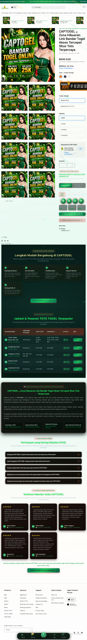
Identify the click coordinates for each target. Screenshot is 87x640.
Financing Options (25, 607)
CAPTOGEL (4, 13)
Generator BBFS (65, 185)
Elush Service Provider (26, 604)
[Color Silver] (69, 76)
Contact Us (39, 604)
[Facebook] (2, 241)
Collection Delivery (41, 598)
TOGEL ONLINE (32, 13)
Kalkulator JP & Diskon (79, 185)
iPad (5, 598)
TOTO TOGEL (50, 13)
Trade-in (22, 610)
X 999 (63, 118)
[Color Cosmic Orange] (60, 76)
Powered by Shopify (77, 634)
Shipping (69, 61)
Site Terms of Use (41, 613)
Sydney (82, 194)
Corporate (23, 598)
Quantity (62, 161)
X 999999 (64, 135)
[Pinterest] (8, 241)
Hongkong (68, 194)
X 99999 (64, 129)
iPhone (6, 601)
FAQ (37, 607)
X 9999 (63, 124)
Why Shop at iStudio (57, 603)
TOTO (75, 13)
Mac (5, 595)
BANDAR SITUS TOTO (67, 106)
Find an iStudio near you (57, 598)
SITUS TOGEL (41, 13)
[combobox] (48, 7)
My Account (39, 595)
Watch (6, 604)
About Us (54, 595)
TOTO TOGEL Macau (62, 194)
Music (6, 607)
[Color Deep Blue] (65, 76)
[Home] (5, 7)
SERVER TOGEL (68, 13)
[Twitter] (5, 241)
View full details (6, 243)
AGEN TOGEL (59, 13)
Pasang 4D (78, 339)
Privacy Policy (40, 610)
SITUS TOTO (13, 13)
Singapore (75, 194)
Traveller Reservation (26, 613)
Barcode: (71, 53)
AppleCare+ (23, 595)
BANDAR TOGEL (22, 13)
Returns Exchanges (41, 601)
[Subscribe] (30, 630)
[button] (4, 13)
